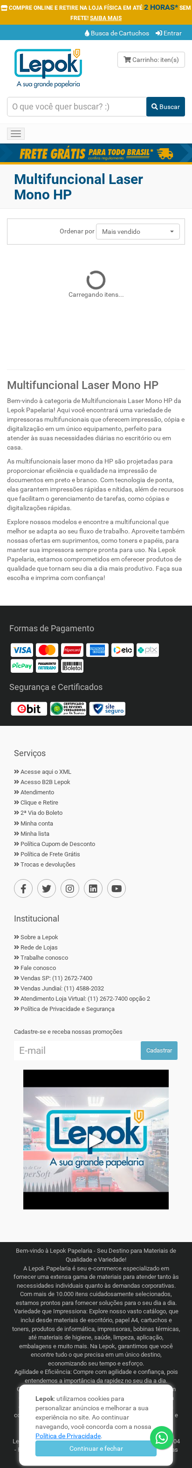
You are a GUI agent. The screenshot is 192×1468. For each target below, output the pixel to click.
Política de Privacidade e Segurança (68, 1008)
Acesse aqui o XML (46, 771)
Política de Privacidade (68, 1436)
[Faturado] (47, 665)
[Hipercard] (72, 649)
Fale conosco (38, 967)
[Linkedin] (93, 888)
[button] (138, 231)
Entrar (172, 33)
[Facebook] (23, 888)
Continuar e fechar (96, 1448)
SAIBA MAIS (106, 18)
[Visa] (22, 649)
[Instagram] (70, 888)
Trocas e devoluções (48, 864)
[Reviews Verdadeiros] (68, 708)
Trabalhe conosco (44, 957)
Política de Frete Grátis (50, 854)
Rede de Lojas (39, 947)
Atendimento (37, 792)
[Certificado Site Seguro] (107, 708)
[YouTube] (116, 888)
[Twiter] (46, 888)
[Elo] (122, 649)
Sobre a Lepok (39, 937)
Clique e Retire (39, 802)
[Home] (48, 67)
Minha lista (35, 833)
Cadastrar (159, 1050)
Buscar (169, 106)
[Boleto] (72, 665)
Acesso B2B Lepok (45, 781)
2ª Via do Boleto (41, 812)
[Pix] (148, 649)
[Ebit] (29, 708)
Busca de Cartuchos (119, 33)
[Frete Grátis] (96, 152)
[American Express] (97, 649)
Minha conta (37, 823)
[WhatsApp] (161, 1437)
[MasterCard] (47, 649)
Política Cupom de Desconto (58, 843)
